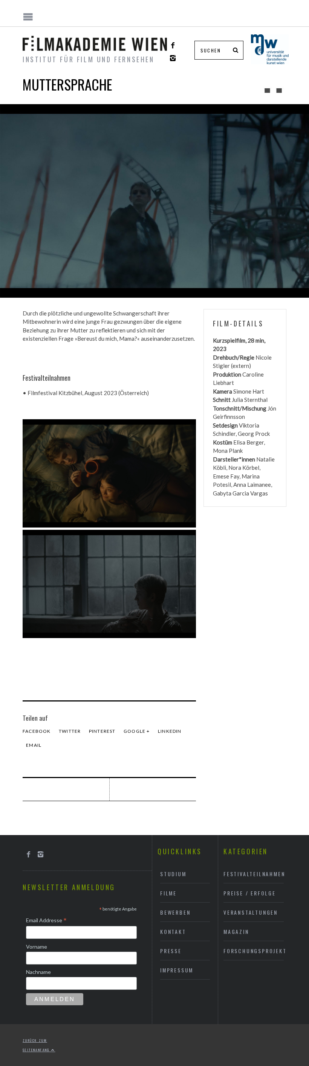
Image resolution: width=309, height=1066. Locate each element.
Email (33, 745)
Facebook (37, 731)
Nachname (38, 972)
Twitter (70, 731)
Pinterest (102, 731)
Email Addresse (46, 920)
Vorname (36, 946)
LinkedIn (170, 731)
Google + (137, 731)
